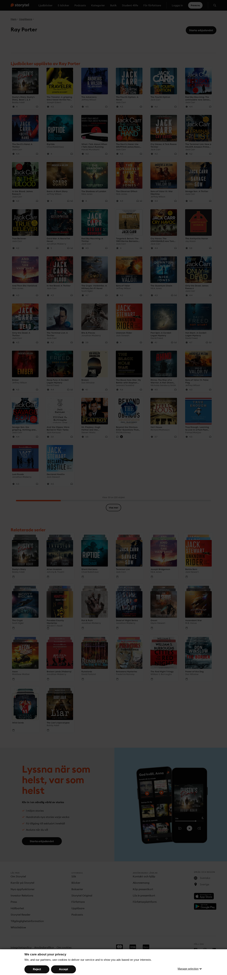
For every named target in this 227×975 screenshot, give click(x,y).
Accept (63, 969)
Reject (37, 969)
